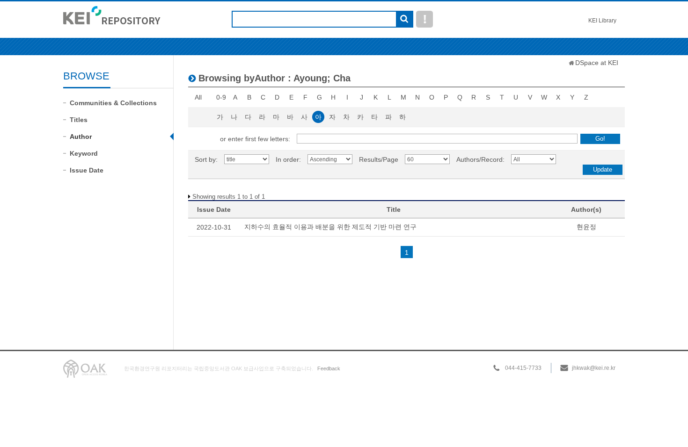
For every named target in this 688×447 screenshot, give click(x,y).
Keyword (84, 153)
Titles (79, 119)
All (198, 97)
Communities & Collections (113, 103)
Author (81, 136)
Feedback (328, 368)
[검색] (404, 20)
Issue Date (86, 170)
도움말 (424, 19)
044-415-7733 (523, 368)
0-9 (221, 97)
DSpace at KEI (596, 62)
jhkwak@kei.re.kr (593, 368)
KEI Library (602, 20)
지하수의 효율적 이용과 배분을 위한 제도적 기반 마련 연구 (330, 227)
